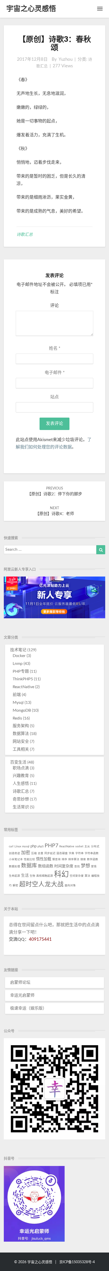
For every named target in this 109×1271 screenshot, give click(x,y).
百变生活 (18, 762)
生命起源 (14, 875)
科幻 (61, 874)
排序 (64, 859)
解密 (15, 885)
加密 (25, 852)
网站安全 (21, 742)
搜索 (83, 859)
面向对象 (70, 885)
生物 (32, 875)
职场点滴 (21, 768)
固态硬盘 (62, 853)
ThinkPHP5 (23, 679)
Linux (17, 846)
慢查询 (56, 859)
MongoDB (22, 710)
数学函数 (92, 859)
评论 (54, 305)
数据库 (29, 865)
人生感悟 (21, 784)
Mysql (18, 703)
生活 (25, 875)
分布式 (95, 846)
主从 (87, 846)
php (33, 846)
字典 (71, 853)
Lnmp (18, 664)
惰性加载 (43, 859)
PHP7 (51, 845)
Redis (17, 718)
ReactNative (23, 687)
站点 (54, 397)
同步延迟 (50, 853)
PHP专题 (21, 671)
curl (11, 846)
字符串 (79, 853)
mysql (25, 846)
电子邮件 (55, 373)
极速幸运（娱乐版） (28, 1008)
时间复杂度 (63, 866)
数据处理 (14, 866)
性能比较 (29, 859)
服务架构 (21, 726)
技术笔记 (18, 650)
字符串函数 (92, 853)
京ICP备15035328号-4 (77, 1262)
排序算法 (73, 859)
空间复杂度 (77, 875)
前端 (17, 695)
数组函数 (45, 866)
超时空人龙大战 (41, 884)
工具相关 (21, 749)
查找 (77, 866)
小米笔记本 (16, 859)
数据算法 (21, 734)
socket (79, 846)
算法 (87, 875)
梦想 (85, 866)
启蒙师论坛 (20, 982)
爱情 (94, 866)
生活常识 (21, 807)
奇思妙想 (21, 799)
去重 (40, 853)
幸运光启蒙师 (22, 995)
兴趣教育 (21, 776)
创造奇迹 (14, 853)
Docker (19, 656)
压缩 (34, 853)
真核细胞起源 (44, 875)
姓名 (54, 348)
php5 (41, 846)
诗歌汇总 (24, 235)
